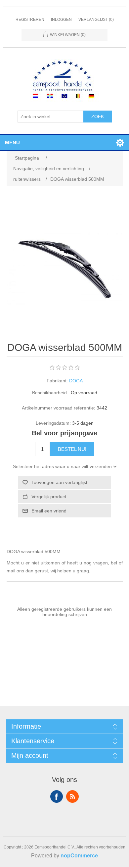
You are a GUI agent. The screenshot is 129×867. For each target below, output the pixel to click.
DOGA (76, 380)
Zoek (97, 116)
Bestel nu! (72, 449)
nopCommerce (79, 855)
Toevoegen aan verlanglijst (59, 482)
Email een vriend (48, 510)
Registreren (30, 19)
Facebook (56, 796)
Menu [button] (12, 142)
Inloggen (61, 19)
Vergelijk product (48, 496)
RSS (72, 796)
